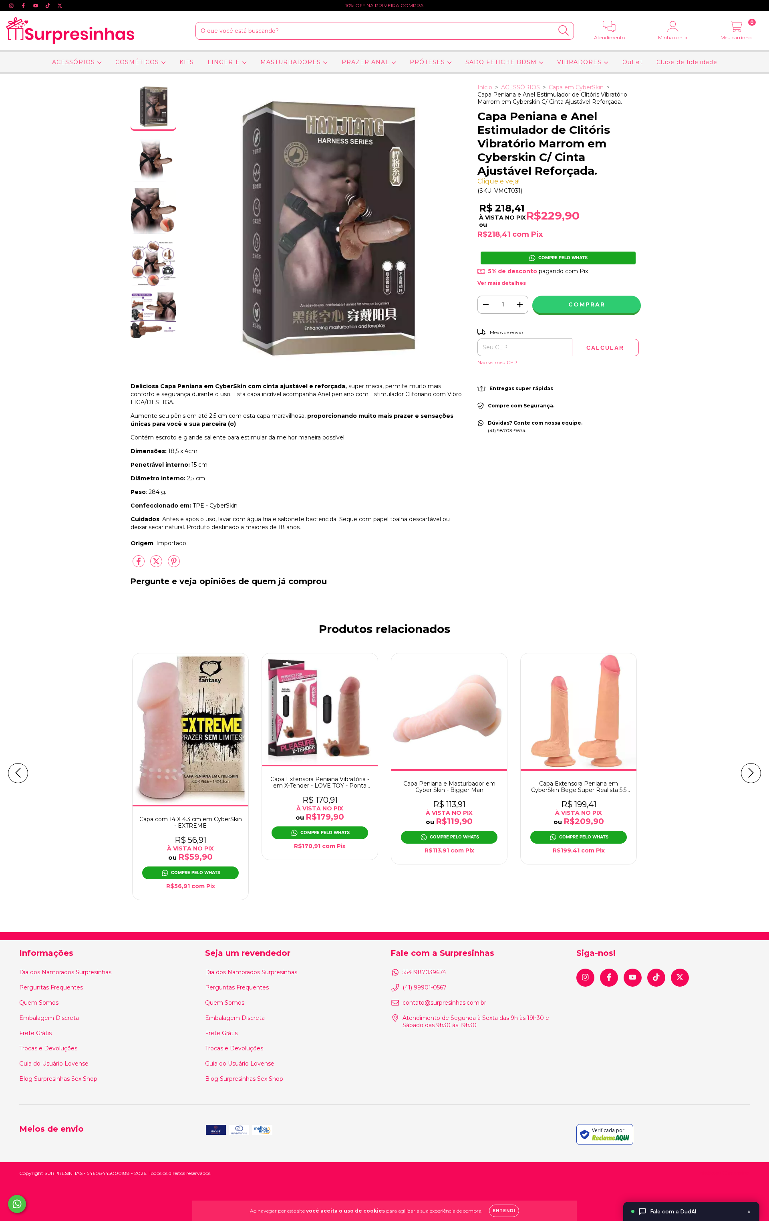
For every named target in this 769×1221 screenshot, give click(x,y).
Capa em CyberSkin (576, 87)
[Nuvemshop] (725, 1174)
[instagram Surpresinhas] (12, 5)
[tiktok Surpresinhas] (48, 5)
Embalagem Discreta (49, 1018)
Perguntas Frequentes (51, 987)
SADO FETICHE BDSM (502, 62)
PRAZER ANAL (366, 62)
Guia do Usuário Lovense (54, 1063)
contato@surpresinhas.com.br (444, 1002)
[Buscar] (563, 30)
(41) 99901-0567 (425, 987)
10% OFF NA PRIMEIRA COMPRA (384, 5)
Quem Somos (38, 1002)
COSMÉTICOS (138, 62)
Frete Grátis (35, 1033)
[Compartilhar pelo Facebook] (139, 564)
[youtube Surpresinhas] (36, 5)
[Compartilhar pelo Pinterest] (174, 564)
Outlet (632, 62)
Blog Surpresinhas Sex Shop (58, 1078)
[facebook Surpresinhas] (24, 5)
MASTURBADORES (291, 62)
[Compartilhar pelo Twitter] (157, 564)
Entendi (504, 1210)
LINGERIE (224, 62)
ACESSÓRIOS (74, 62)
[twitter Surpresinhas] (59, 5)
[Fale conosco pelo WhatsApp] (17, 1204)
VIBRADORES (580, 62)
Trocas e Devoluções (48, 1048)
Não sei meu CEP (497, 362)
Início (484, 87)
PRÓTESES (428, 62)
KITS (186, 62)
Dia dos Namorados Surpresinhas (65, 972)
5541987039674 (424, 972)
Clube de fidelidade (686, 62)
